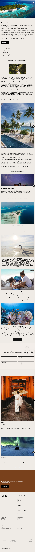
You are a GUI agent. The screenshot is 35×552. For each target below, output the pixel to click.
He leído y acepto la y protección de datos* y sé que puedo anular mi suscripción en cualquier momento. (12, 482)
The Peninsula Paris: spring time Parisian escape (12, 459)
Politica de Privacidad (9, 481)
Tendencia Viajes (3, 457)
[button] (33, 2)
